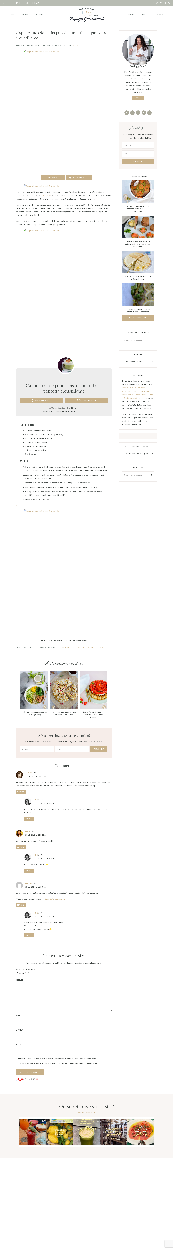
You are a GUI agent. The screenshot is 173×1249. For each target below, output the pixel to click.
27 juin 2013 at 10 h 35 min (45, 859)
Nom (18, 1015)
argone (28, 773)
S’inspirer (145, 15)
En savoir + (138, 98)
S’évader (130, 15)
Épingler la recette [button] (87, 400)
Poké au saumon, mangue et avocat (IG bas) (34, 713)
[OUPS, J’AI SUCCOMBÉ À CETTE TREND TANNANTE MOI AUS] (59, 1132)
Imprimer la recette (81, 178)
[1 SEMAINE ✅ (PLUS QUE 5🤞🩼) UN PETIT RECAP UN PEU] (32, 1132)
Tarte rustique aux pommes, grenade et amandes (64, 713)
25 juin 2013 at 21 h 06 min (36, 835)
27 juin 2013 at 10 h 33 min (45, 803)
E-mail (19, 1030)
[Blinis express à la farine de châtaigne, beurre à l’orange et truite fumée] (138, 227)
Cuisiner (24, 15)
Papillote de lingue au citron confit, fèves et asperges (138, 310)
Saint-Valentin (88, 647)
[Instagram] (138, 112)
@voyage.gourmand (86, 1112)
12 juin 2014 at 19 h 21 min (45, 916)
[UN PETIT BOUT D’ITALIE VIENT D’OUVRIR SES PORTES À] (113, 1132)
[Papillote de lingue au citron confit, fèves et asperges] (138, 294)
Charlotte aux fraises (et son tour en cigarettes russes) (93, 715)
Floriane (29, 883)
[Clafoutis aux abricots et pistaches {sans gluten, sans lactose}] (138, 191)
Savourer (39, 15)
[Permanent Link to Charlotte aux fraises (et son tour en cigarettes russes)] (93, 708)
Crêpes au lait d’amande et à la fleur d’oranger (138, 277)
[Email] (149, 112)
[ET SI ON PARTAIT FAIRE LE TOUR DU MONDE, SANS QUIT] (140, 1132)
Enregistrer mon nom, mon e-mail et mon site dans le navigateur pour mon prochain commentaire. (57, 1058)
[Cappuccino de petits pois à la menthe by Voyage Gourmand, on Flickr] (64, 110)
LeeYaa (28, 832)
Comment (20, 980)
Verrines (99, 647)
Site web (20, 1044)
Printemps (76, 647)
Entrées (76, 45)
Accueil (11, 15)
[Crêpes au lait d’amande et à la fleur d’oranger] (138, 262)
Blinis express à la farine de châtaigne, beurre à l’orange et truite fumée (138, 244)
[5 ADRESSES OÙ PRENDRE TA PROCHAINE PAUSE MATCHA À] (86, 1132)
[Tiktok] (143, 112)
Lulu (36, 800)
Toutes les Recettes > (138, 318)
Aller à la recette (54, 178)
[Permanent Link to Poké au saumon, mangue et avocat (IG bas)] (34, 708)
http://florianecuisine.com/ (55, 899)
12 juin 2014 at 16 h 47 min (36, 887)
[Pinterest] (132, 112)
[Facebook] (126, 112)
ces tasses (47, 195)
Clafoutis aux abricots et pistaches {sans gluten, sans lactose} (138, 209)
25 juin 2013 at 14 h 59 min (36, 776)
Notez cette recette (25, 969)
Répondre (20, 792)
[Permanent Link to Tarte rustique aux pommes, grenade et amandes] (64, 708)
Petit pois (66, 647)
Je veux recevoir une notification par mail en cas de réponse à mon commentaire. (58, 1063)
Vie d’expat (160, 15)
